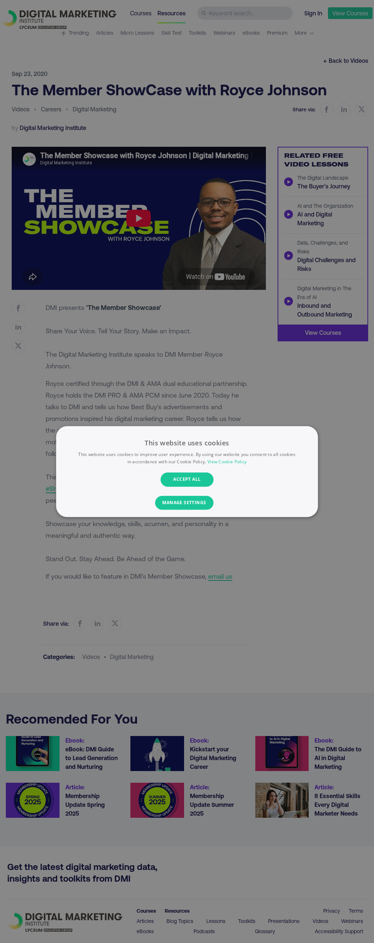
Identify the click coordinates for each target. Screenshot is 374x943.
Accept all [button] (187, 479)
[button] (186, 503)
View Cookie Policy (227, 462)
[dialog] (187, 471)
